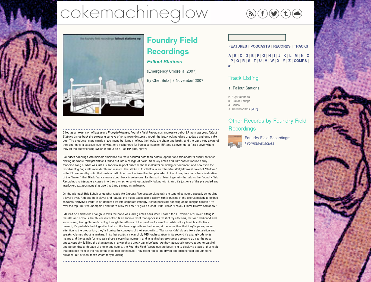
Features (237, 46)
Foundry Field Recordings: (267, 140)
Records (282, 46)
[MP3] (254, 109)
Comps (300, 60)
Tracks (301, 46)
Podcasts (260, 46)
